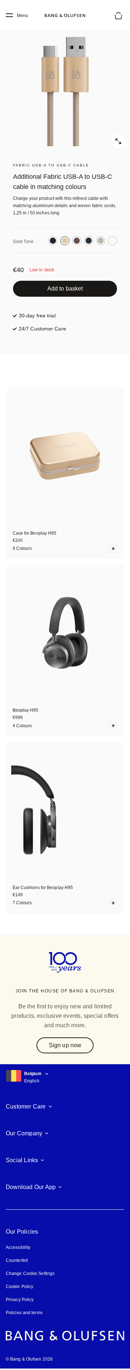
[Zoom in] (65, 83)
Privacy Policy (20, 1299)
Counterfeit (17, 1260)
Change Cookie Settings (30, 1273)
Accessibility (18, 1247)
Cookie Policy (19, 1286)
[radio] (52, 240)
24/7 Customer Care (42, 329)
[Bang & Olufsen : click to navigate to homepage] (65, 15)
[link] (65, 289)
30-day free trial (37, 315)
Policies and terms (24, 1312)
